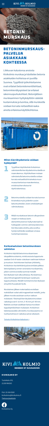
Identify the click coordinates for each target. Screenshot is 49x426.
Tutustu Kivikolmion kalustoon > (16, 319)
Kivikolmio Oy (7, 409)
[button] (3, 4)
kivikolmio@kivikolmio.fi (11, 395)
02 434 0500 (10, 392)
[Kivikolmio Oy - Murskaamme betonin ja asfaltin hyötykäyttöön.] (24, 4)
